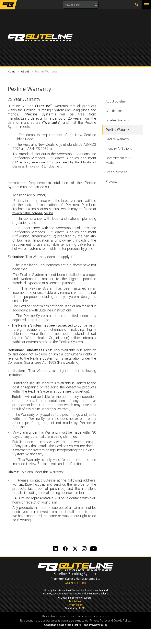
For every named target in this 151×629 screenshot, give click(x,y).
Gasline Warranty (117, 139)
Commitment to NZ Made (119, 160)
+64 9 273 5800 (75, 583)
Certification (114, 111)
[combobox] (81, 5)
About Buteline (116, 101)
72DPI (82, 608)
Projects (111, 181)
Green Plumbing (116, 172)
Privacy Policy (75, 604)
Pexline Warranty (117, 130)
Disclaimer (75, 601)
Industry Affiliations (119, 148)
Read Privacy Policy (94, 624)
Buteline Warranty (118, 120)
